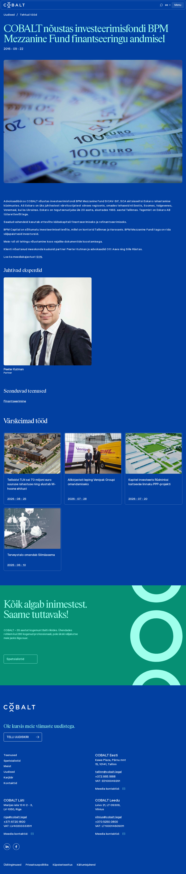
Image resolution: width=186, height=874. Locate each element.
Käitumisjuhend (86, 864)
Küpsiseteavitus (62, 864)
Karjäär (8, 777)
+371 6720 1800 (14, 821)
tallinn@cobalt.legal (108, 771)
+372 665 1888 (105, 776)
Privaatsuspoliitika (37, 864)
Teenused (10, 755)
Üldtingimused (12, 864)
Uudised (9, 14)
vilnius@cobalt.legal (108, 817)
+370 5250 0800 (106, 821)
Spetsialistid (12, 760)
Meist (7, 766)
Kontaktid (10, 783)
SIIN (39, 256)
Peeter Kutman (14, 369)
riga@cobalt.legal (15, 817)
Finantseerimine (15, 401)
